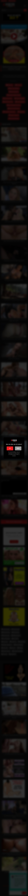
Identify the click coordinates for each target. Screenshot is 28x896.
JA (10, 448)
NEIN (18, 448)
